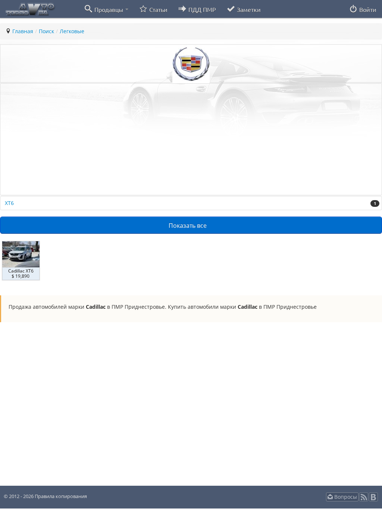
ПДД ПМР (201, 9)
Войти (367, 9)
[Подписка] (364, 499)
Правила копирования (60, 496)
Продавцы (109, 9)
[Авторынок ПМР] (28, 8)
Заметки (248, 9)
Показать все (188, 225)
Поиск (46, 31)
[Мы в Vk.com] (373, 499)
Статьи (157, 9)
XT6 (190, 202)
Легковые (72, 31)
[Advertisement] (191, 139)
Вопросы (345, 496)
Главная (22, 31)
